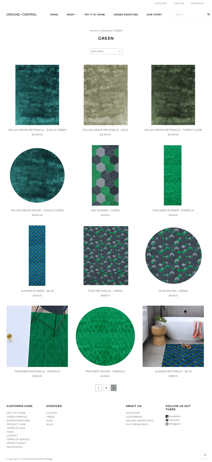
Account (161, 3)
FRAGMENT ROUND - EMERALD (105, 371)
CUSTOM (51, 412)
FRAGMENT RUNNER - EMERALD (173, 210)
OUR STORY (154, 14)
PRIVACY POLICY (16, 443)
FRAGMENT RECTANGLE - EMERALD (37, 371)
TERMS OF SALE (16, 427)
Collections (105, 30)
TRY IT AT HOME (94, 14)
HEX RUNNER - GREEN (105, 210)
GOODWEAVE (134, 416)
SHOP (70, 14)
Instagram (174, 423)
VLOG (49, 420)
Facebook (174, 416)
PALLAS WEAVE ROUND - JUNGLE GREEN (37, 210)
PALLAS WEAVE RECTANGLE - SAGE (105, 129)
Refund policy (14, 446)
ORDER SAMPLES (17, 416)
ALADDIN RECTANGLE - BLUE (173, 371)
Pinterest (174, 420)
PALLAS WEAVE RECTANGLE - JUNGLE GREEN (37, 129)
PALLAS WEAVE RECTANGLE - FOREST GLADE (173, 129)
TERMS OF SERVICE (18, 439)
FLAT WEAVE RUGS (137, 424)
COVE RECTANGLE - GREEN (105, 290)
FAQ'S (10, 431)
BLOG (49, 424)
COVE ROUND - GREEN (173, 290)
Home (93, 30)
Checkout (197, 3)
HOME (54, 14)
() (179, 3)
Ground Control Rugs (39, 458)
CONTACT (12, 435)
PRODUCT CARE (16, 424)
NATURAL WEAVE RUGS (140, 420)
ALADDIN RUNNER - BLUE (37, 290)
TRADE (50, 416)
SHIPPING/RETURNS (18, 420)
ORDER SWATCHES (126, 14)
